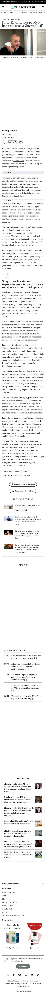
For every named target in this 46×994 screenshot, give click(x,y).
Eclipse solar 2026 (8, 892)
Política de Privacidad (13, 981)
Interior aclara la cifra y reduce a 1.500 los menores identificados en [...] (25, 688)
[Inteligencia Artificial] (12, 943)
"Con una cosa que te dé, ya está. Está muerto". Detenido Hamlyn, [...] (26, 657)
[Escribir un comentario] (21, 142)
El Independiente (9, 131)
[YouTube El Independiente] (19, 975)
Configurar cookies (23, 986)
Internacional (36, 13)
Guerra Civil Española (12, 475)
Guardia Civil (7, 909)
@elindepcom (7, 134)
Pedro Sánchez (7, 906)
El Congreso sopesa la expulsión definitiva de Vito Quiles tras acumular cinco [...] (24, 677)
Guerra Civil (18, 160)
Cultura (5, 19)
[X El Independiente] (8, 975)
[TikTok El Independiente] (38, 975)
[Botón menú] (3, 7)
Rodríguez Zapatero (9, 902)
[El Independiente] (23, 7)
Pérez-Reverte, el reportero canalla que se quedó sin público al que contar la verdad (27, 507)
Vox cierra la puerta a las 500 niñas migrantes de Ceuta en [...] (25, 697)
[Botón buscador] (43, 7)
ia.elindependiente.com (12, 948)
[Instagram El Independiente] (26, 975)
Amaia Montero (26, 1)
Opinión (4, 13)
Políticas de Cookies (36, 984)
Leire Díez (6, 912)
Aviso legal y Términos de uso (30, 981)
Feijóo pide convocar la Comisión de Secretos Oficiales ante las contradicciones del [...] (25, 666)
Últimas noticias (16, 1)
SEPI (4, 896)
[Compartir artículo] (3, 142)
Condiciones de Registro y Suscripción (15, 984)
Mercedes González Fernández (13, 915)
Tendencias (15, 19)
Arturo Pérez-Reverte (12, 472)
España (13, 13)
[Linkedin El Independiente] (32, 975)
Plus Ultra (6, 899)
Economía (23, 13)
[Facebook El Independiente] (13, 975)
